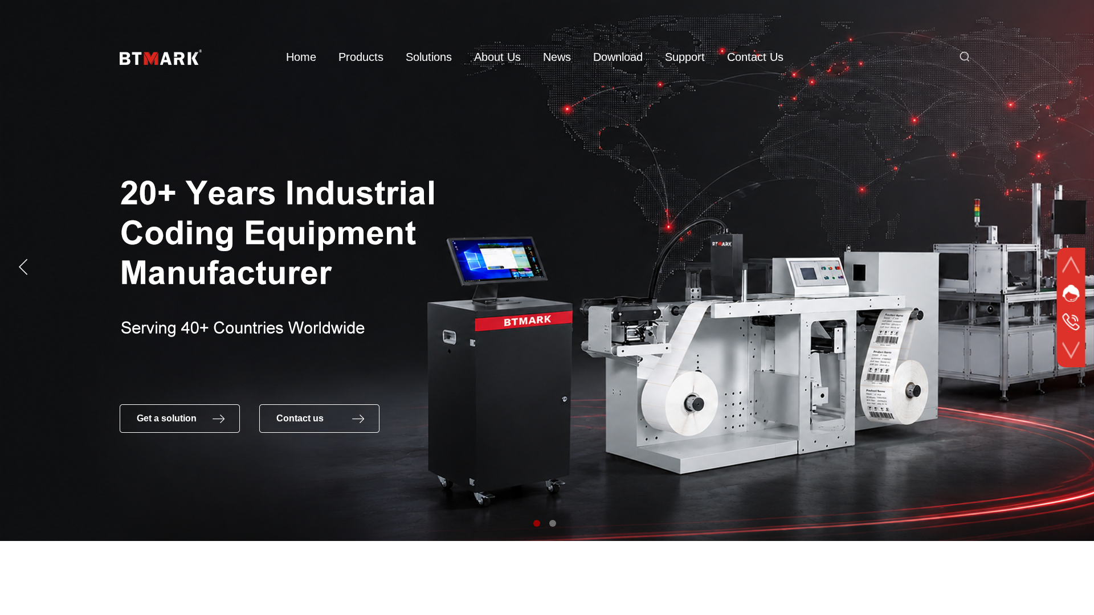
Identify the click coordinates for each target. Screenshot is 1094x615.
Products (360, 57)
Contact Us (755, 57)
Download (618, 57)
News (557, 57)
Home (301, 57)
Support (685, 57)
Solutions (429, 57)
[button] (536, 523)
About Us (497, 57)
